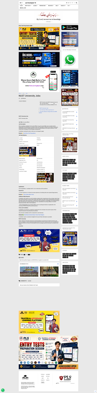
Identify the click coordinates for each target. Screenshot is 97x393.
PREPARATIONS (42, 5)
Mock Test (64, 219)
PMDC (71, 267)
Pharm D (64, 257)
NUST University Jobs (44, 108)
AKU (68, 161)
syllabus (73, 217)
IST (66, 272)
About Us (47, 380)
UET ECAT (48, 376)
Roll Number (65, 180)
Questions (75, 219)
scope (73, 175)
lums (75, 269)
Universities (67, 267)
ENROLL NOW (23, 7)
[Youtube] (66, 2)
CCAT (75, 163)
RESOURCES (50, 5)
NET (66, 161)
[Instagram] (70, 2)
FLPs (63, 215)
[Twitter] (68, 2)
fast (63, 269)
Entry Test (71, 159)
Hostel (73, 178)
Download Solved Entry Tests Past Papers (34, 214)
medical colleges (66, 265)
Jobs (26, 93)
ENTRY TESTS (27, 5)
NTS (74, 161)
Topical (64, 217)
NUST (74, 265)
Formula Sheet (65, 222)
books (67, 217)
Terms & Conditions (42, 382)
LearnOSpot (48, 374)
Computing (71, 255)
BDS (70, 253)
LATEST (21, 5)
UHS (63, 267)
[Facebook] (72, 2)
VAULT (57, 5)
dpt (67, 257)
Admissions (65, 173)
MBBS (64, 253)
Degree (69, 178)
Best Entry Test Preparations (29, 133)
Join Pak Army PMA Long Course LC (47, 109)
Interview (70, 222)
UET (74, 267)
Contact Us (42, 380)
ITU (74, 271)
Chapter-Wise (67, 215)
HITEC (64, 272)
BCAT (64, 163)
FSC (74, 159)
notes (70, 217)
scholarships (65, 178)
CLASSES (35, 5)
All (23, 93)
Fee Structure (65, 175)
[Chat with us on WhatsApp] (2, 390)
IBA (72, 269)
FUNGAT (69, 163)
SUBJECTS (63, 5)
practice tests (69, 219)
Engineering (74, 253)
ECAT (64, 161)
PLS (68, 5)
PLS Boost (42, 374)
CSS (65, 255)
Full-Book (72, 215)
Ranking (69, 175)
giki (68, 269)
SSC (66, 163)
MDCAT (64, 159)
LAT (72, 163)
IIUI (72, 271)
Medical (67, 253)
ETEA (71, 161)
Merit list (74, 173)
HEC (70, 269)
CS (63, 255)
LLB (67, 255)
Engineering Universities (67, 271)
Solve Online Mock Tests (28, 194)
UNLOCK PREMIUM (22, 101)
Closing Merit (70, 173)
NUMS (67, 159)
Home (20, 93)
